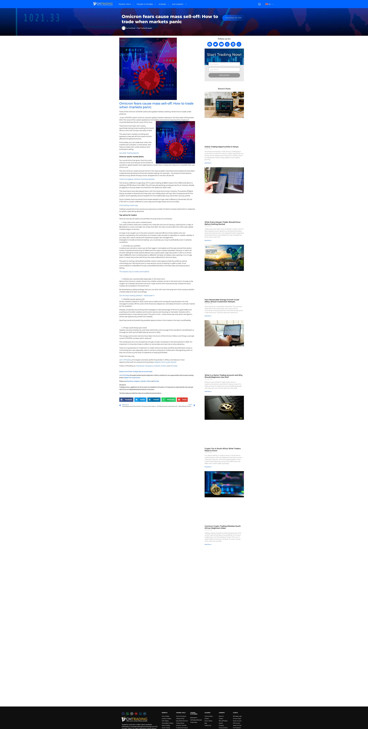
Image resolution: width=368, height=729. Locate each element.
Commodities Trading (167, 723)
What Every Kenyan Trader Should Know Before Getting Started (223, 223)
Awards (221, 723)
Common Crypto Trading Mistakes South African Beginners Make (223, 527)
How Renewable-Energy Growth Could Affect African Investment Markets (222, 301)
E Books (207, 718)
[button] (126, 399)
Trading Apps (193, 722)
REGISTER (224, 75)
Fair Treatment (237, 727)
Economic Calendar (181, 725)
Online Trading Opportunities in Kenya (221, 147)
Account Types (237, 718)
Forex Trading (165, 716)
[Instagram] (227, 44)
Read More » (208, 163)
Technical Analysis (181, 716)
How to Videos (208, 721)
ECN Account (236, 723)
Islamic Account (237, 721)
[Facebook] (209, 44)
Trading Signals (180, 723)
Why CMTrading (223, 721)
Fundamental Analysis (182, 727)
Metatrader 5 (193, 717)
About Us (221, 716)
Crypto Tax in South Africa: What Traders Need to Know (223, 449)
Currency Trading (166, 718)
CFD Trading (165, 721)
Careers (221, 718)
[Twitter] (215, 44)
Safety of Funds (237, 725)
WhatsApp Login (237, 716)
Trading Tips (208, 725)
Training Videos (209, 716)
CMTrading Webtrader (196, 720)
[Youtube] (221, 44)
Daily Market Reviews (182, 721)
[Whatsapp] (239, 44)
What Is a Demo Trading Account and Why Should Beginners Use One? (223, 376)
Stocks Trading (166, 727)
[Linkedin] (233, 44)
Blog (206, 723)
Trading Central (180, 718)
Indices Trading (166, 725)
